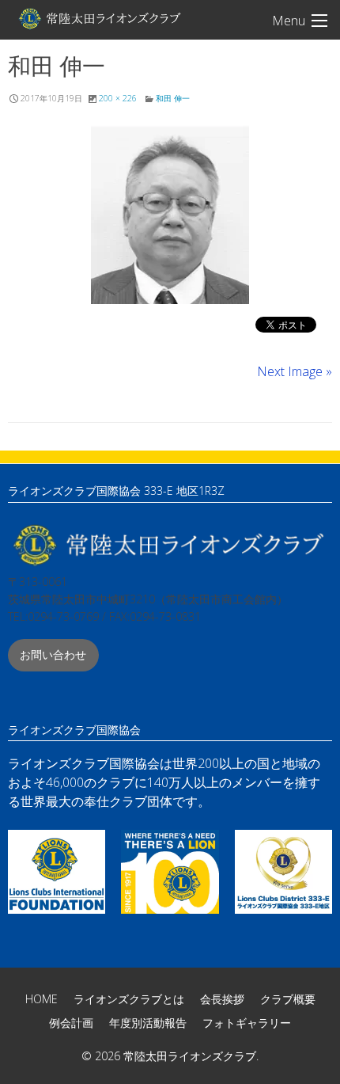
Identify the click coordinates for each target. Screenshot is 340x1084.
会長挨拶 (222, 998)
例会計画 (71, 1022)
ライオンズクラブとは (129, 998)
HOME (41, 998)
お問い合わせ (53, 654)
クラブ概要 (287, 998)
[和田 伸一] (170, 214)
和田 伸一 (173, 98)
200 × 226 (118, 98)
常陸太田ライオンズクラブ (99, 18)
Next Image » (294, 371)
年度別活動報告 (148, 1022)
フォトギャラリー (246, 1022)
